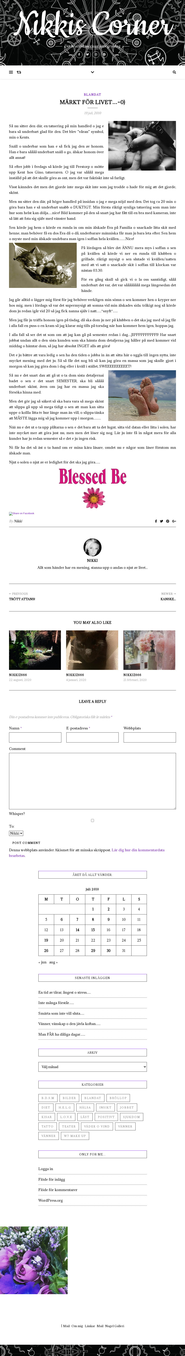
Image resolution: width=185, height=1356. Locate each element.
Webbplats (132, 728)
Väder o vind (97, 1126)
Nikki (18, 521)
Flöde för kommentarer (57, 1189)
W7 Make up (75, 1136)
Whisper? (17, 813)
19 (46, 940)
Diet (46, 1107)
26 (46, 951)
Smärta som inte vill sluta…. (61, 1013)
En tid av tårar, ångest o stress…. (64, 992)
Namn (15, 728)
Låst (85, 1117)
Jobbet (127, 1107)
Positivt (106, 1117)
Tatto (48, 1126)
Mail (66, 1326)
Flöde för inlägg (51, 1179)
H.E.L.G (65, 1107)
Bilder (69, 1098)
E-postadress (78, 728)
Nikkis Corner (92, 25)
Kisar (47, 1117)
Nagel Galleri (114, 1326)
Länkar (90, 1326)
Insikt (105, 1107)
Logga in (45, 1168)
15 (93, 930)
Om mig (77, 1326)
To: (11, 826)
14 (77, 930)
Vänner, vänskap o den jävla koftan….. (69, 1023)
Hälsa (85, 1107)
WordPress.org (50, 1200)
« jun (42, 962)
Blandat (92, 94)
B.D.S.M (48, 1098)
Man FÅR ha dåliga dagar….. (61, 1034)
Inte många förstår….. (56, 1002)
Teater (69, 1126)
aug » (53, 962)
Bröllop (118, 1098)
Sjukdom (131, 1117)
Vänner (125, 1126)
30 (109, 951)
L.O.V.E (66, 1117)
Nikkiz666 (18, 675)
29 (93, 951)
